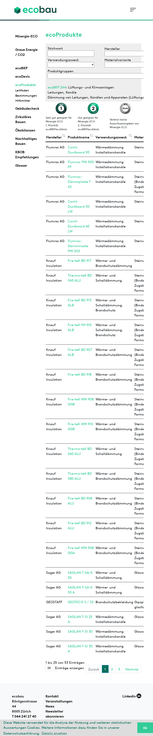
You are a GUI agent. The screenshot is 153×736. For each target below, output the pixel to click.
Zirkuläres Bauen (23, 119)
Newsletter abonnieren (55, 713)
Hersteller (54, 136)
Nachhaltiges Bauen (26, 141)
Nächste (131, 669)
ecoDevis (22, 76)
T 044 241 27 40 (24, 715)
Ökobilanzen (25, 129)
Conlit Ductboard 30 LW (79, 206)
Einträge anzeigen (69, 667)
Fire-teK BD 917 (79, 260)
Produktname (78, 136)
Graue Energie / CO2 (26, 52)
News (50, 705)
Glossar (21, 165)
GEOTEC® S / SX (81, 601)
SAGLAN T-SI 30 (80, 631)
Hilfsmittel (22, 100)
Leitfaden (22, 90)
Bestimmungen (26, 95)
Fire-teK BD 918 (79, 374)
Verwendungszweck (111, 136)
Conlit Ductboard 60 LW (79, 225)
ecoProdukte (25, 84)
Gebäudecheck (27, 108)
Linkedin (129, 695)
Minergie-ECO (26, 35)
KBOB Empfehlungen (27, 154)
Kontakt (52, 695)
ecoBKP (21, 67)
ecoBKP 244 (57, 87)
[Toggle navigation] (133, 10)
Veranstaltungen (59, 700)
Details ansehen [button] (54, 732)
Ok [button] (145, 728)
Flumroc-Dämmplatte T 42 (79, 181)
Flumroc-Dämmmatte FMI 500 (78, 245)
